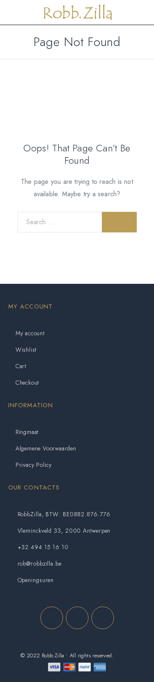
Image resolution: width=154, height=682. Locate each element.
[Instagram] (77, 618)
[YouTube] (102, 618)
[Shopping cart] (142, 13)
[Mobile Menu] (16, 12)
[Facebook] (51, 618)
